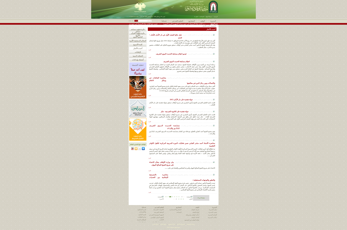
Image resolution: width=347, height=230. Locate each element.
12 (178, 196)
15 (172, 196)
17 (168, 196)
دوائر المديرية (213, 209)
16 (170, 196)
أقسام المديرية (212, 215)
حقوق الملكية (163, 224)
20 (181, 199)
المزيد (149, 49)
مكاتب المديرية (212, 217)
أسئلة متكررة (155, 224)
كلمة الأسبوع (137, 44)
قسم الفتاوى (142, 214)
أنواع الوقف (195, 212)
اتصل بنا (196, 16)
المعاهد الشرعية (159, 212)
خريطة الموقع (209, 16)
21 (178, 199)
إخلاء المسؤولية (171, 224)
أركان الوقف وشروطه (192, 215)
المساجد (178, 212)
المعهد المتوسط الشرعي (156, 215)
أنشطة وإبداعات (138, 60)
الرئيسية (216, 16)
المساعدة (202, 16)
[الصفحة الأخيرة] (160, 199)
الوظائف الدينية (141, 220)
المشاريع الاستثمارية (175, 209)
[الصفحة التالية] (176, 199)
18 (165, 196)
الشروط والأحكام (181, 224)
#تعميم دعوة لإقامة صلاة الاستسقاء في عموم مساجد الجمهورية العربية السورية (150, 24)
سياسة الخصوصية (191, 224)
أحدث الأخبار (137, 48)
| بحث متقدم (131, 20)
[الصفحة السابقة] (181, 196)
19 (183, 199)
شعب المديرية (212, 212)
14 (174, 196)
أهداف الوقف (195, 217)
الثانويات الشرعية (158, 209)
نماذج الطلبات (142, 217)
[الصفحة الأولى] (188, 199)
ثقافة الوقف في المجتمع (192, 220)
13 (176, 196)
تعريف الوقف (195, 209)
